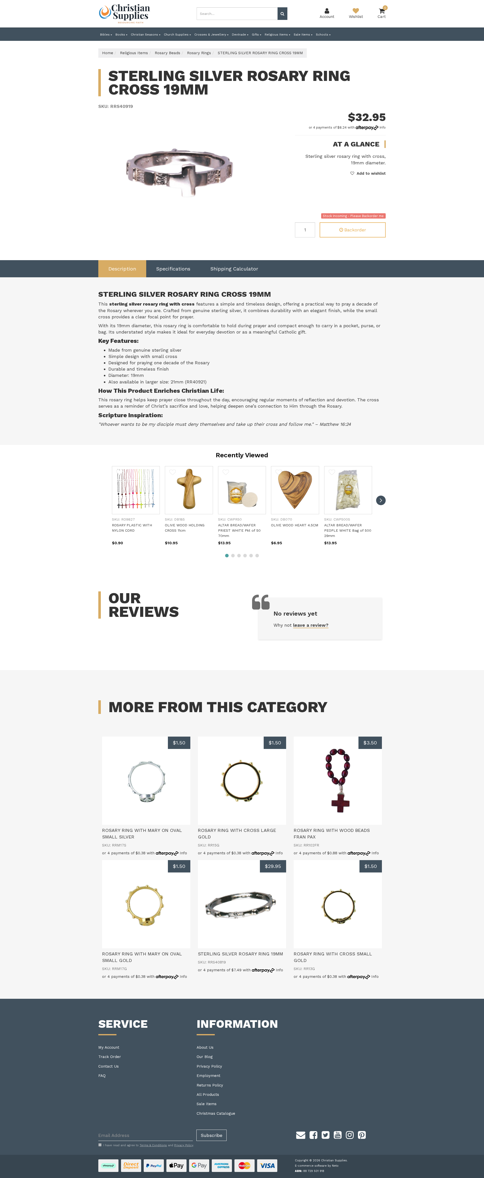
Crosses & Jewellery (210, 34)
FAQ (102, 1075)
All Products (208, 1094)
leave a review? (310, 625)
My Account (108, 1047)
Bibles (105, 34)
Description (122, 269)
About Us (205, 1047)
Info (382, 127)
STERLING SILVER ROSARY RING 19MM (240, 953)
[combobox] (237, 13)
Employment (208, 1075)
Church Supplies (177, 34)
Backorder (355, 229)
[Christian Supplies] (124, 13)
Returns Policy (210, 1085)
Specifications (173, 269)
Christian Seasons (145, 34)
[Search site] (282, 13)
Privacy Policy (209, 1066)
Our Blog (205, 1056)
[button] (368, 173)
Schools (322, 34)
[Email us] (300, 1134)
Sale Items (302, 34)
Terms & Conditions (153, 1145)
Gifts (256, 34)
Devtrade (239, 34)
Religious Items (277, 34)
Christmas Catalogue (216, 1113)
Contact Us (108, 1066)
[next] (381, 500)
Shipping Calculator (234, 269)
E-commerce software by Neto (317, 1165)
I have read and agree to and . (148, 1145)
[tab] (122, 269)
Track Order (109, 1056)
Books (120, 34)
